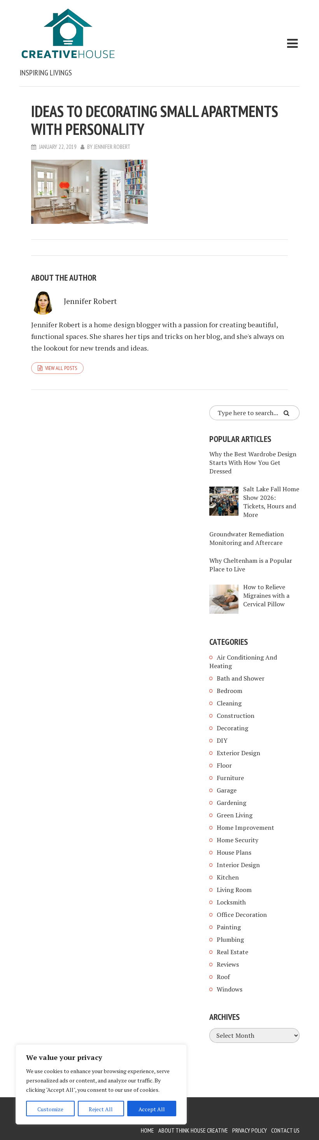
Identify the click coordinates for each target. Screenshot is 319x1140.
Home (147, 1130)
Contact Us (285, 1130)
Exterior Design (238, 753)
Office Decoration (242, 914)
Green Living (234, 815)
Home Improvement (245, 827)
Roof (223, 976)
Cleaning (229, 703)
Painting (229, 927)
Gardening (231, 802)
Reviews (228, 964)
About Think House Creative (193, 1130)
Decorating (232, 728)
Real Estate (232, 952)
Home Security (237, 840)
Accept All (151, 1109)
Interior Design (238, 865)
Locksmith (231, 902)
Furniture (230, 777)
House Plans (234, 852)
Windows (229, 989)
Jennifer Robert (112, 146)
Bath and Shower (241, 678)
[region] (101, 1084)
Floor (224, 765)
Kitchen (228, 877)
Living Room (234, 889)
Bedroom (229, 690)
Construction (235, 715)
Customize (50, 1109)
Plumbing (230, 939)
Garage (227, 790)
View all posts (61, 368)
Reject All (101, 1109)
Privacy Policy (249, 1130)
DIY (222, 740)
